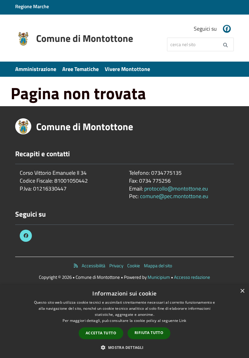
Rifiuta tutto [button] (149, 332)
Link (182, 320)
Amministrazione (35, 69)
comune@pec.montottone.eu (174, 196)
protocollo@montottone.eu (176, 188)
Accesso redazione (192, 277)
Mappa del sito (158, 265)
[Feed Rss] (76, 265)
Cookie (133, 265)
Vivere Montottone (127, 69)
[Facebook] (227, 29)
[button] (124, 347)
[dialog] (124, 321)
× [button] (242, 291)
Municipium (159, 277)
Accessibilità (93, 265)
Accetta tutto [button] (101, 333)
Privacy (116, 265)
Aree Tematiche (80, 69)
